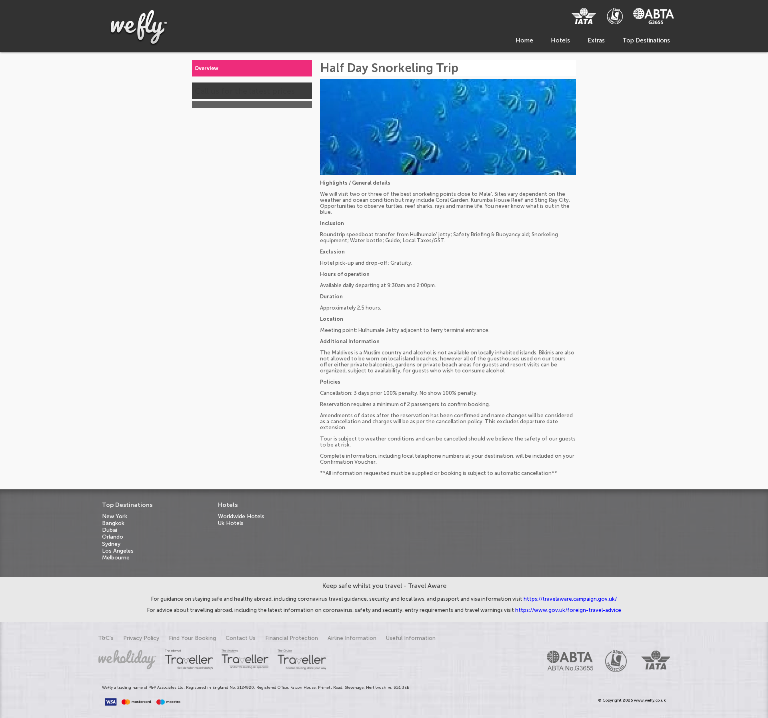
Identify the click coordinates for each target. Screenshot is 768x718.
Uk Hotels (231, 523)
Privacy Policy (141, 638)
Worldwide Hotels (241, 516)
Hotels (560, 40)
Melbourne (116, 557)
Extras (596, 40)
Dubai (109, 530)
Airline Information (352, 638)
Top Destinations (646, 40)
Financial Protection (291, 638)
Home (524, 40)
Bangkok (113, 523)
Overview (206, 68)
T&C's (106, 638)
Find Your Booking (192, 638)
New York (114, 516)
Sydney (111, 544)
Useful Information (411, 638)
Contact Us (241, 638)
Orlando (112, 536)
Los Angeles (118, 550)
